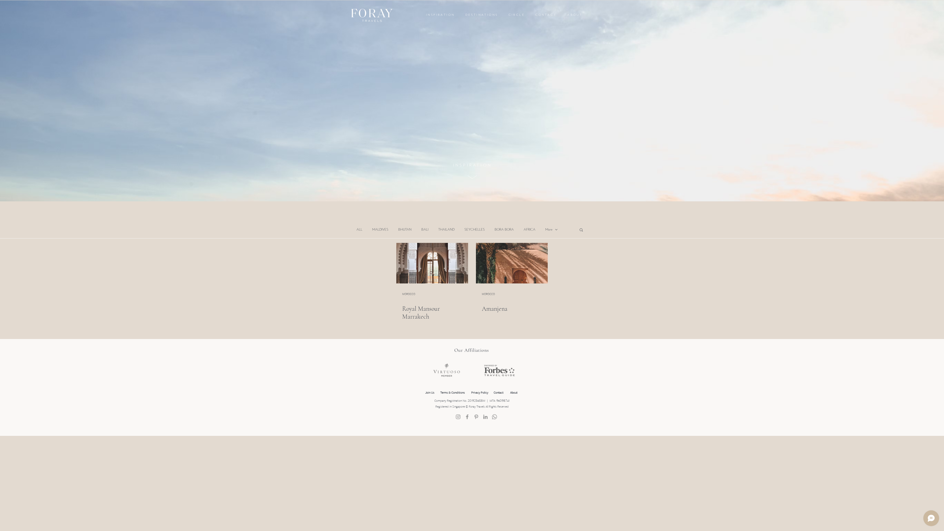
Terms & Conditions (453, 392)
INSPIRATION (440, 15)
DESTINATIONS (481, 15)
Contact (498, 392)
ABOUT (574, 15)
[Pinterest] (476, 417)
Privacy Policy (479, 392)
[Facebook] (467, 417)
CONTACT (546, 15)
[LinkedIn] (485, 417)
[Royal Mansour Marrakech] (432, 263)
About (513, 392)
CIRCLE (517, 15)
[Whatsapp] (494, 417)
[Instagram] (458, 417)
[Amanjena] (512, 263)
